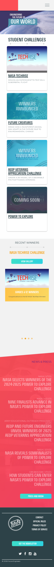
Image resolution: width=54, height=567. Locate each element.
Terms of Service (39, 529)
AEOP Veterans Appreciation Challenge (24, 171)
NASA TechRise (18, 76)
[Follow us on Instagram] (30, 553)
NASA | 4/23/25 (29, 405)
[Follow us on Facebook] (25, 553)
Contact (39, 517)
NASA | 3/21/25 (28, 456)
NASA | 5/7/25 (27, 383)
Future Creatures (20, 123)
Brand (9, 5)
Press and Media (36, 496)
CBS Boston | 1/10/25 (30, 479)
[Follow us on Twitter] (20, 553)
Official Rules (39, 521)
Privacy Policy (39, 525)
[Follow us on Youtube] (35, 553)
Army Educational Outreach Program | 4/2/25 (27, 431)
